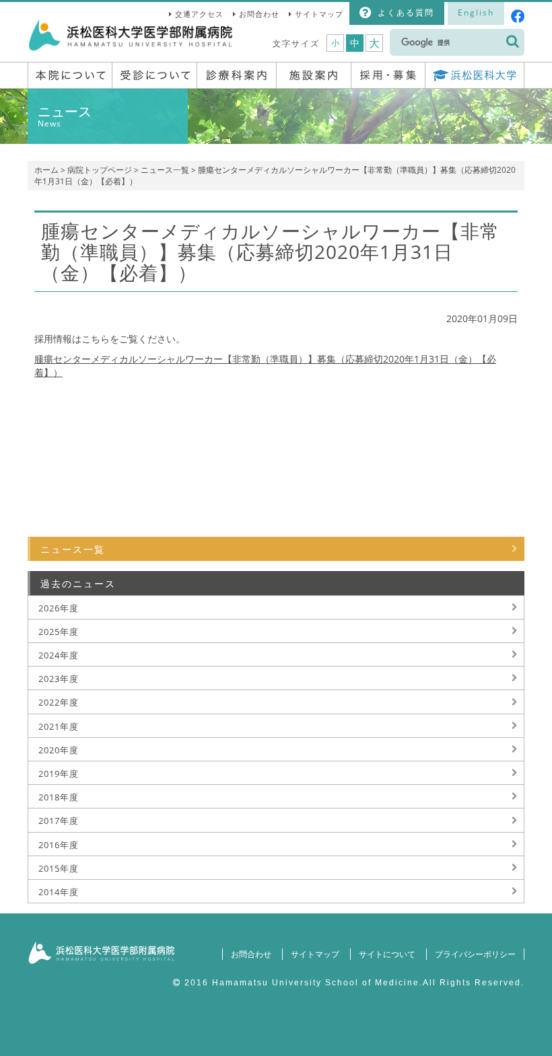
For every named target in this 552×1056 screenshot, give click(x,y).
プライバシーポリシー (475, 954)
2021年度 (58, 726)
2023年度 (58, 679)
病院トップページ (99, 170)
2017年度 (58, 821)
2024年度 (58, 655)
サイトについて (387, 954)
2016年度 (58, 845)
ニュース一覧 (165, 170)
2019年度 (58, 773)
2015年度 (58, 868)
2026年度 (58, 608)
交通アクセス (199, 14)
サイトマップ (319, 14)
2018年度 (58, 797)
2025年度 (58, 632)
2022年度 (58, 702)
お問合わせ (259, 14)
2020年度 (58, 750)
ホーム (46, 170)
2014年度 (58, 892)
